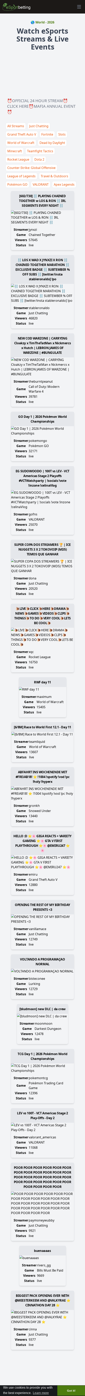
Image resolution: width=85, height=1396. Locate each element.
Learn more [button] (41, 1393)
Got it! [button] (71, 1390)
